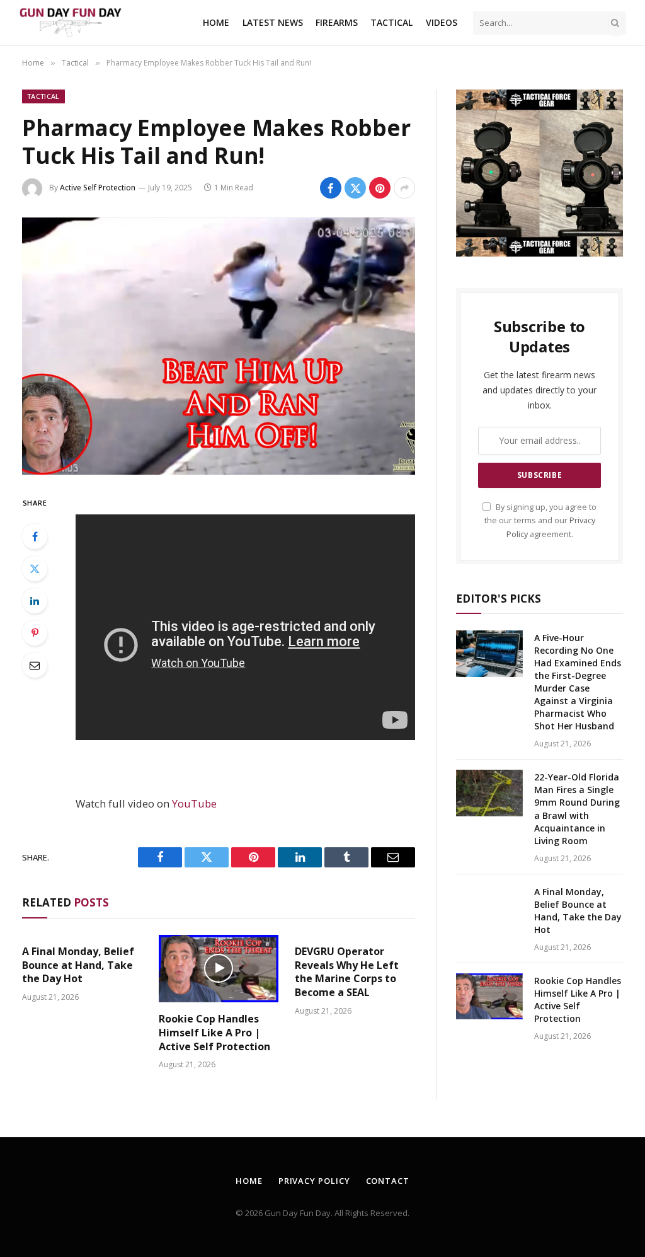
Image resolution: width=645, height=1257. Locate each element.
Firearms (337, 22)
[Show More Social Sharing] (404, 188)
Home (216, 22)
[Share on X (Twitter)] (355, 188)
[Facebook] (34, 536)
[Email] (34, 665)
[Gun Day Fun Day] (70, 23)
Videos (441, 22)
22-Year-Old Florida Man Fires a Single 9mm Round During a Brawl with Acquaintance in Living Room (577, 808)
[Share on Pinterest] (380, 188)
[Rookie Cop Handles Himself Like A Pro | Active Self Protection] (219, 968)
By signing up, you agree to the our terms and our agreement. (540, 521)
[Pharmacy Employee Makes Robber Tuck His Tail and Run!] (218, 346)
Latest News (273, 22)
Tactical (391, 22)
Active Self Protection (97, 187)
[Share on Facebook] (330, 188)
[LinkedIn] (34, 600)
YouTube (194, 803)
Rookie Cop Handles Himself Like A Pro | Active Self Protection (214, 1032)
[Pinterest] (34, 633)
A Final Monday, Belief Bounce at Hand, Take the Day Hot (78, 965)
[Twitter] (34, 568)
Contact (387, 1180)
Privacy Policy (314, 1180)
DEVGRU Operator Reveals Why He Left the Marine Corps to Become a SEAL (347, 972)
